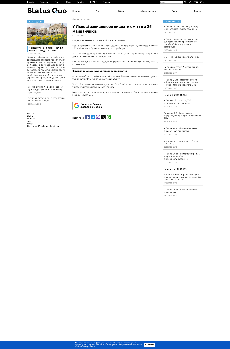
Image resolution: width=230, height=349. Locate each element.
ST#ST (93, 2)
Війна (121, 11)
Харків (30, 2)
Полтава (44, 2)
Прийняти (149, 345)
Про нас (107, 2)
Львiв (57, 2)
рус (202, 2)
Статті (99, 11)
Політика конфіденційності (85, 347)
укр (196, 2)
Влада (175, 11)
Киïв (68, 2)
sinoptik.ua (54, 126)
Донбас (80, 2)
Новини (76, 11)
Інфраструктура (148, 11)
